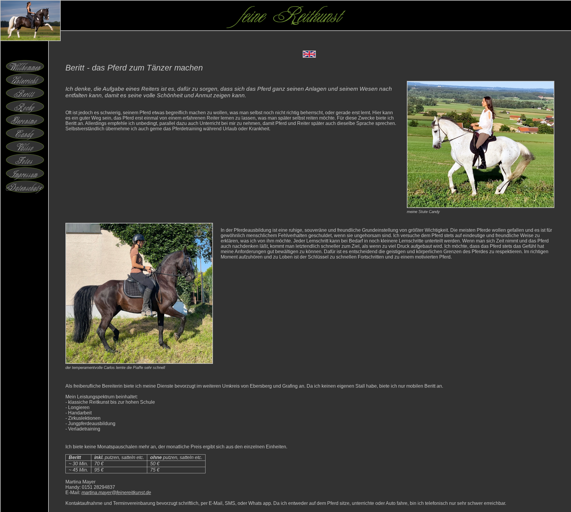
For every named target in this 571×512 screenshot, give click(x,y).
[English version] (309, 56)
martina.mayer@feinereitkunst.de (116, 492)
